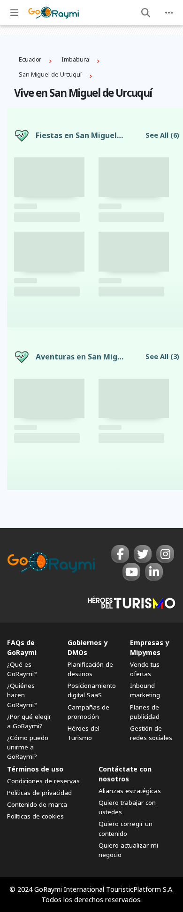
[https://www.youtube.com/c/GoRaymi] (131, 572)
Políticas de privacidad (39, 792)
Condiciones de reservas (43, 781)
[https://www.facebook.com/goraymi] (120, 554)
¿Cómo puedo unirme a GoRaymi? (27, 747)
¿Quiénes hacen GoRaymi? (22, 695)
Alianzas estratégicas (130, 791)
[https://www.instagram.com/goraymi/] (165, 554)
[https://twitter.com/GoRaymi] (143, 554)
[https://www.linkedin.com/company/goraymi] (154, 572)
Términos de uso (35, 768)
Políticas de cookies (35, 816)
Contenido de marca (37, 804)
